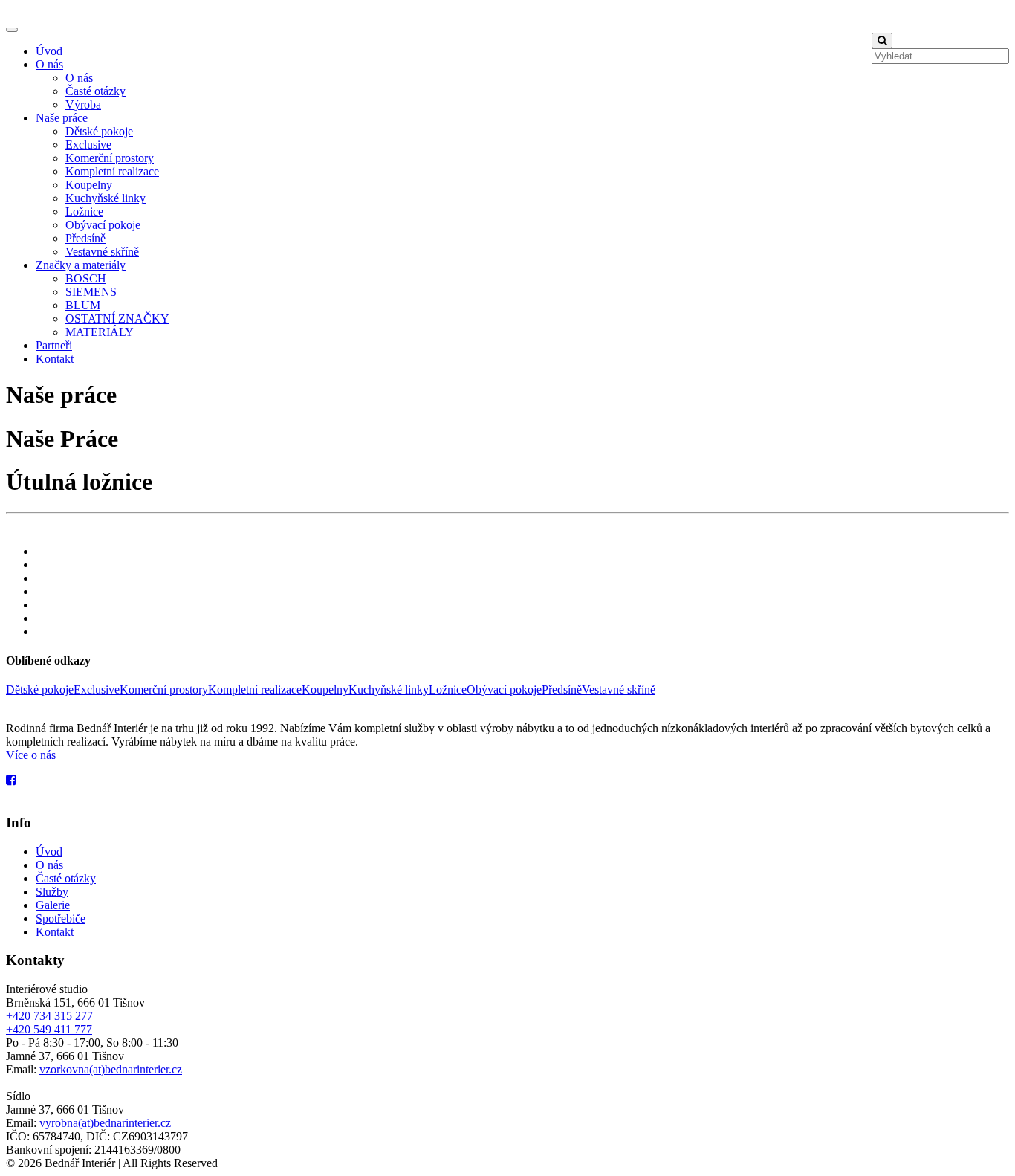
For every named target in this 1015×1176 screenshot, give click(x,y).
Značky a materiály (81, 265)
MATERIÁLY (99, 332)
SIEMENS (91, 291)
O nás (49, 64)
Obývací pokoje (102, 225)
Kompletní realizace (112, 171)
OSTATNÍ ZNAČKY (117, 318)
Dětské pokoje (99, 131)
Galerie (53, 905)
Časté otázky (95, 91)
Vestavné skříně (102, 251)
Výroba (83, 104)
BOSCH (85, 278)
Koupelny (88, 184)
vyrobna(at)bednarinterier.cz (105, 1123)
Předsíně (85, 238)
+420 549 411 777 (49, 1029)
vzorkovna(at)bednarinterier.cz (110, 1069)
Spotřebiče (60, 918)
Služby (52, 891)
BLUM (82, 305)
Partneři (54, 345)
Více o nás (31, 755)
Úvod (49, 51)
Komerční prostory (109, 158)
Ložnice (84, 211)
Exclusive (88, 144)
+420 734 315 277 (49, 1015)
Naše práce (62, 118)
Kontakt (55, 358)
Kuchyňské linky (105, 198)
